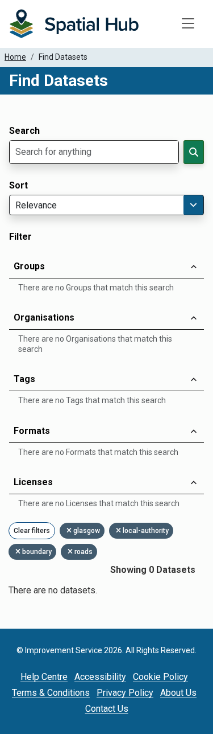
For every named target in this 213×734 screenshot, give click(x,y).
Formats (32, 430)
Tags (24, 379)
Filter (20, 236)
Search (24, 131)
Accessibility (100, 676)
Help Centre (44, 676)
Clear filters (32, 531)
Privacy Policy (125, 692)
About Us (178, 692)
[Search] (193, 152)
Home (15, 56)
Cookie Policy (160, 676)
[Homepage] (74, 24)
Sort (18, 185)
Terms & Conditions (51, 692)
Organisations (44, 317)
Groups (29, 266)
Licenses (33, 482)
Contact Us (106, 708)
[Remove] (69, 531)
